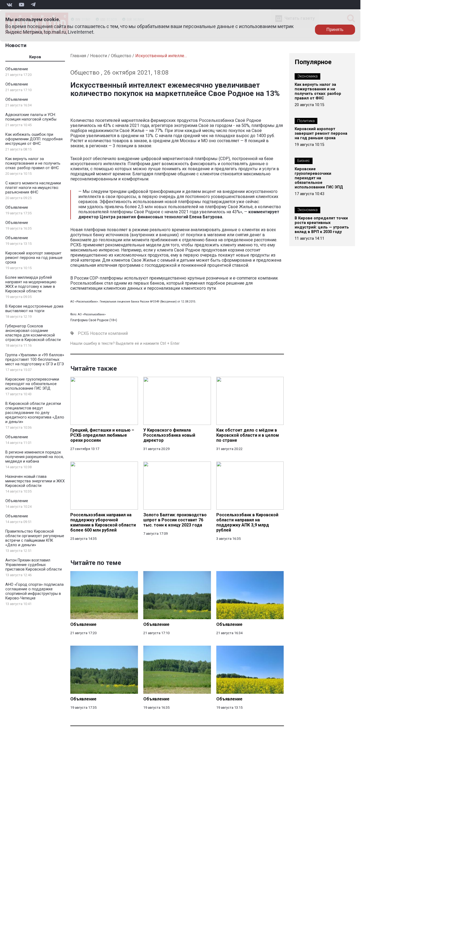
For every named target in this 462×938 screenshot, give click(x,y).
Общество (121, 55)
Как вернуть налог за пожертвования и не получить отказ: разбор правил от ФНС (32, 163)
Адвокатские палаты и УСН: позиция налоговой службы (30, 117)
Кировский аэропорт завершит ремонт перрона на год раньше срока (34, 258)
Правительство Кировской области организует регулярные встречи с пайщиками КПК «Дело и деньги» (34, 538)
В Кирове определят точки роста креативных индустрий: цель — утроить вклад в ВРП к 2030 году (322, 225)
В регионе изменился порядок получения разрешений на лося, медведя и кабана (34, 457)
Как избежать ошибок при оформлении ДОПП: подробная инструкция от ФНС (34, 139)
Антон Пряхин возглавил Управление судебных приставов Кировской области (33, 565)
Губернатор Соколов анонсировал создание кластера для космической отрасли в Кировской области (33, 333)
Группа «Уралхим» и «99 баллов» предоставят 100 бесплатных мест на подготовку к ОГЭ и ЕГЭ (34, 359)
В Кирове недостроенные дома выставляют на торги (34, 308)
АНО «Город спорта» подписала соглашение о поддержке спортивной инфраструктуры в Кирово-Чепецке (34, 591)
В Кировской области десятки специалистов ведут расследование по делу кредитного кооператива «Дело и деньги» (34, 412)
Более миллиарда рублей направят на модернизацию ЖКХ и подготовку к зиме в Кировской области (30, 284)
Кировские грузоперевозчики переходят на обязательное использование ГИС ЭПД (32, 384)
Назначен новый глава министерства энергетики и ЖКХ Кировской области (35, 481)
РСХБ (83, 333)
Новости (15, 45)
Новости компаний (109, 333)
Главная (78, 55)
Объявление (16, 69)
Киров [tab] (35, 57)
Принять (334, 29)
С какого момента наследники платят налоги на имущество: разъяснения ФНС (33, 188)
